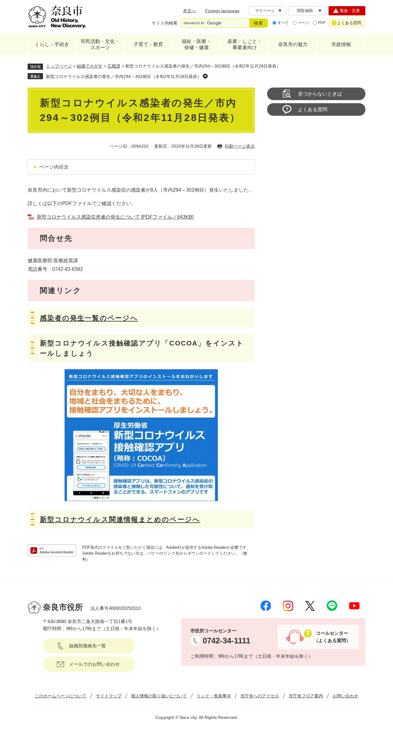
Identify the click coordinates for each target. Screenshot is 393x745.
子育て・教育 (148, 44)
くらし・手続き (52, 44)
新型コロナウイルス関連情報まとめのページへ (120, 519)
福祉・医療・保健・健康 (196, 44)
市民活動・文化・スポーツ (100, 44)
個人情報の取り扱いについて (159, 695)
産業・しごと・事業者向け (245, 44)
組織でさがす (90, 66)
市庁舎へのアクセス (259, 695)
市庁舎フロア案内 (306, 695)
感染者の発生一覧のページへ (89, 318)
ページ (303, 23)
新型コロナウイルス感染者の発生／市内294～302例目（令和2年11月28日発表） (123, 76)
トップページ (59, 66)
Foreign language (222, 10)
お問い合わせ (345, 695)
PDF (321, 23)
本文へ (189, 10)
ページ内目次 (54, 167)
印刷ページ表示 (240, 146)
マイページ (265, 10)
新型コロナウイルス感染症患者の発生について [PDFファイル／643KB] (115, 217)
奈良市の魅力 (293, 44)
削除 (205, 76)
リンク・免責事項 (213, 695)
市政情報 (341, 44)
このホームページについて (60, 695)
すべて (283, 23)
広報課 (113, 66)
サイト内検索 (164, 23)
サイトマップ (109, 695)
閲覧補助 (305, 10)
